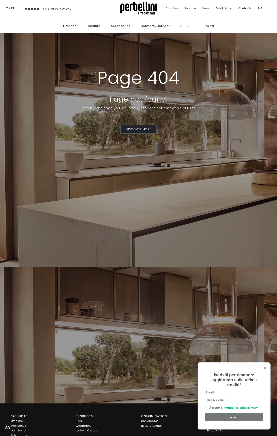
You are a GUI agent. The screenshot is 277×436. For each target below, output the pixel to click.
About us (172, 8)
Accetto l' (233, 407)
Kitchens (69, 26)
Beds (79, 421)
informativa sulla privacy (240, 407)
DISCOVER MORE (138, 129)
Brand (209, 26)
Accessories (120, 26)
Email (210, 392)
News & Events (151, 426)
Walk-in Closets (87, 430)
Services (190, 8)
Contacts (245, 8)
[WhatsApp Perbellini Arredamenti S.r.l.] (7, 428)
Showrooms (150, 421)
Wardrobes (84, 426)
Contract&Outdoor (155, 26)
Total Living (224, 8)
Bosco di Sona (216, 430)
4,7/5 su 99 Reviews (56, 8)
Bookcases (18, 426)
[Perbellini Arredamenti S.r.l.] (138, 8)
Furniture (93, 26)
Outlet (186, 26)
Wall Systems (20, 430)
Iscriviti (234, 417)
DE (13, 8)
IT (7, 8)
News (206, 8)
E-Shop (263, 8)
